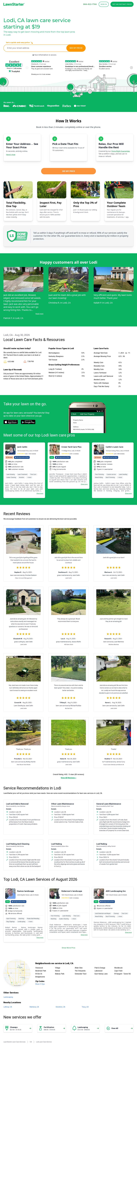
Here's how (10, 154)
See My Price (68, 171)
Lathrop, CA (7, 1007)
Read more (39, 314)
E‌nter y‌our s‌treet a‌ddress (18, 48)
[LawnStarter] (14, 4)
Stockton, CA (60, 1007)
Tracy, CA (85, 1007)
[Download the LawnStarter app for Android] (28, 422)
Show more (39, 493)
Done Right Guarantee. (120, 151)
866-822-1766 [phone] (90, 4)
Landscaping (8, 997)
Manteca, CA (34, 1007)
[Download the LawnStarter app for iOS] (10, 422)
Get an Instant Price (122, 4)
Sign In (104, 4)
